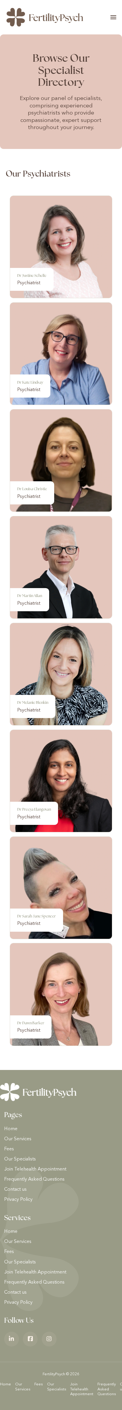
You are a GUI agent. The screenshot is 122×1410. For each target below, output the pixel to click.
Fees (9, 1149)
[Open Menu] (113, 17)
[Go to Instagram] (49, 1339)
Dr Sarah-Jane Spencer (36, 916)
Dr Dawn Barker (30, 1022)
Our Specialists (20, 1159)
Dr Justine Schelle (31, 275)
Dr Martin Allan (29, 595)
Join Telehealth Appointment (35, 1169)
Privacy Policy (18, 1199)
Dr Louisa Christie (32, 488)
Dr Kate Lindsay (30, 382)
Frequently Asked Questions (34, 1179)
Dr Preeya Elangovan (34, 809)
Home (10, 1129)
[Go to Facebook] (30, 1339)
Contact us (15, 1189)
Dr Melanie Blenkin (32, 702)
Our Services (17, 1139)
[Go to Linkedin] (11, 1339)
